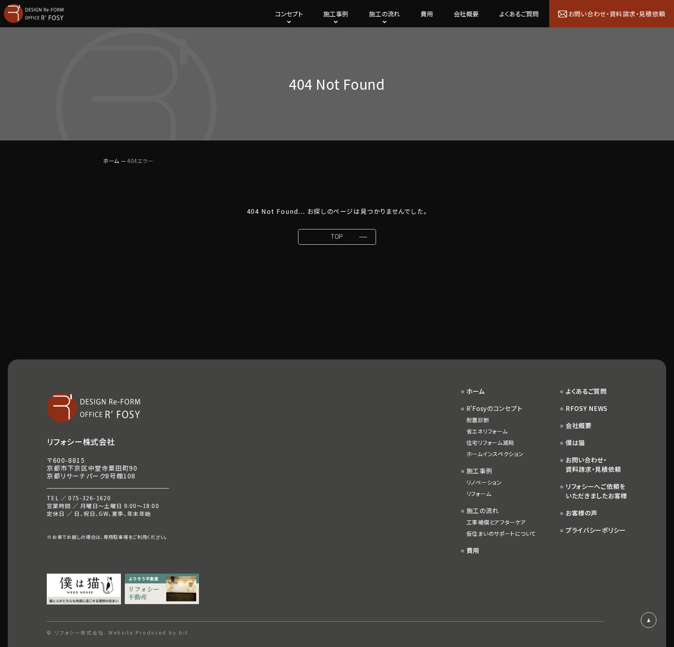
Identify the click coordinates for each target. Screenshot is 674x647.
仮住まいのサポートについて (501, 533)
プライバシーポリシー (596, 530)
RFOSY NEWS (587, 408)
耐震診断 (478, 420)
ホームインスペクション (494, 454)
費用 (426, 13)
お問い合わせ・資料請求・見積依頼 (593, 464)
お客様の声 (582, 512)
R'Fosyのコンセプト (494, 408)
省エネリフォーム (487, 431)
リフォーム (478, 494)
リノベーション (484, 482)
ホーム (111, 161)
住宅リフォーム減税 (490, 442)
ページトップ (648, 620)
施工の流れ (482, 510)
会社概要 (466, 13)
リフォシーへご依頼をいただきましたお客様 (596, 491)
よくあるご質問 (519, 13)
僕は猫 (575, 442)
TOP (337, 236)
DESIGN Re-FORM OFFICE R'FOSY (34, 13)
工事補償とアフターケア (496, 522)
